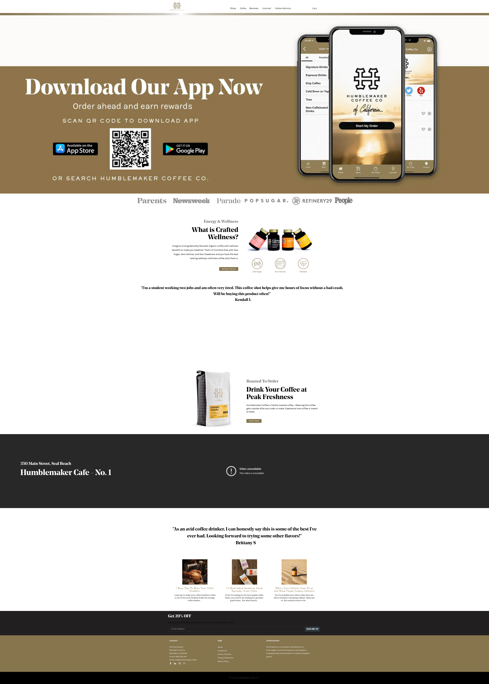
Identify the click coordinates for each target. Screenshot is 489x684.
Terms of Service (224, 654)
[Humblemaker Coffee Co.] (178, 6)
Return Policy (223, 661)
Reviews (254, 8)
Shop (233, 8)
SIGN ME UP (312, 629)
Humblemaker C (49, 473)
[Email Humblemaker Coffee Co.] (184, 664)
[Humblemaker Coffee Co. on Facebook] (170, 664)
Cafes (243, 8)
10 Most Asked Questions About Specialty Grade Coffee (244, 589)
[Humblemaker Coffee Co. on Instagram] (180, 664)
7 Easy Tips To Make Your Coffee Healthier (195, 589)
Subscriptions (283, 8)
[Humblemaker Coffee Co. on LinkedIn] (175, 664)
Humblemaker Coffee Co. (247, 677)
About (220, 647)
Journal (266, 8)
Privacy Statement (225, 658)
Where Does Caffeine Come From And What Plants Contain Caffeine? (294, 589)
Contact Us (222, 651)
